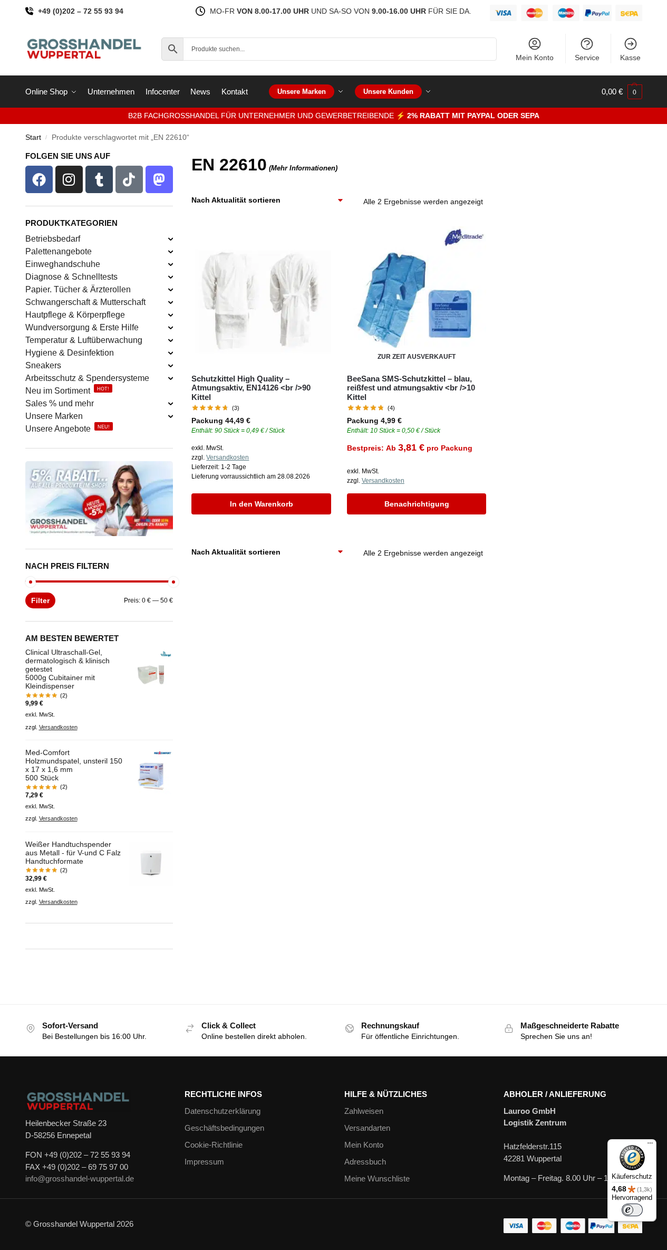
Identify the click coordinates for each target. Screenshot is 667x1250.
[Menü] (650, 1145)
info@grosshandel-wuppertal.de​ (79, 1178)
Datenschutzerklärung (222, 1110)
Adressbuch (365, 1161)
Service (587, 57)
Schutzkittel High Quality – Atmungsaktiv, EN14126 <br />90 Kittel (251, 388)
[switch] (632, 1210)
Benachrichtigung (416, 504)
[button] (622, 92)
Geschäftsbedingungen (224, 1127)
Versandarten (367, 1127)
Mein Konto (535, 57)
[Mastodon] (159, 179)
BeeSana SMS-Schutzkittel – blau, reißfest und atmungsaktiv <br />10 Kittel (411, 388)
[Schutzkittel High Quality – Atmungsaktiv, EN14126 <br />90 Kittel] (261, 296)
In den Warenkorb (261, 504)
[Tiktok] (129, 179)
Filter (40, 600)
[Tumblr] (99, 179)
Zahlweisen (363, 1110)
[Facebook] (39, 179)
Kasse (630, 57)
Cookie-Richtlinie (214, 1144)
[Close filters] (176, 158)
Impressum (204, 1161)
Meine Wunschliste (377, 1178)
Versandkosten (227, 457)
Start (33, 137)
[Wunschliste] (315, 242)
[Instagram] (69, 179)
